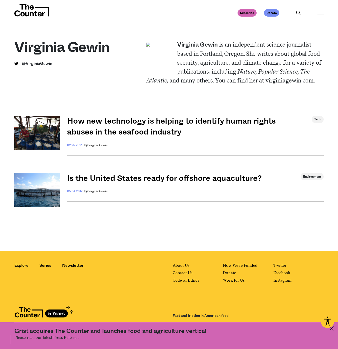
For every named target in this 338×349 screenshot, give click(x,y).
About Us (181, 265)
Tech (317, 119)
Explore (21, 266)
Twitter (280, 265)
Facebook (281, 272)
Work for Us (234, 280)
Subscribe (247, 12)
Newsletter (73, 266)
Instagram (282, 280)
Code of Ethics (186, 280)
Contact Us (183, 272)
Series (45, 266)
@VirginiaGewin (37, 64)
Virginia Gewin (98, 145)
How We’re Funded (240, 265)
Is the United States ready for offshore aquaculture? (164, 178)
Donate (271, 12)
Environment (312, 176)
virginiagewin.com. (290, 80)
